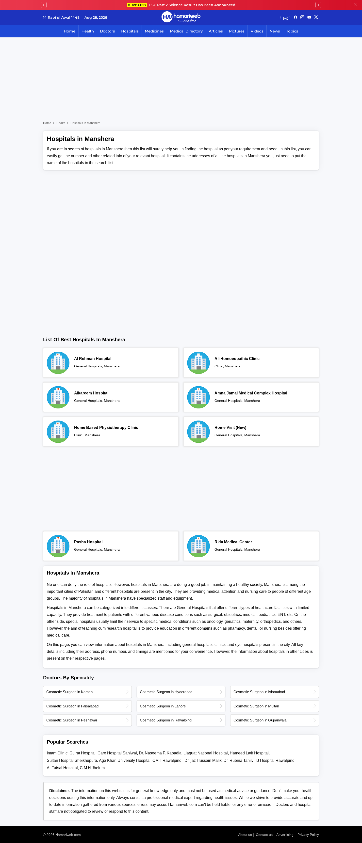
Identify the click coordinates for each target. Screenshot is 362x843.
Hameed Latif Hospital (249, 753)
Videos (257, 31)
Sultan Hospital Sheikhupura (72, 760)
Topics (292, 31)
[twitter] (316, 17)
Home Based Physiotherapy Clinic (106, 427)
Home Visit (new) (230, 427)
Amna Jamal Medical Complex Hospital (250, 393)
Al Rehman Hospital (92, 359)
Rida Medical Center (233, 542)
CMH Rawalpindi (167, 760)
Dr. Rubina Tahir (238, 760)
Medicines (154, 31)
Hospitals (130, 31)
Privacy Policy (308, 835)
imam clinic (57, 753)
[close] (355, 5)
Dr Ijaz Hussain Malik (203, 760)
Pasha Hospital (88, 542)
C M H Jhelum (92, 768)
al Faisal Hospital (62, 768)
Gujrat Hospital (82, 753)
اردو (286, 17)
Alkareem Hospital (91, 393)
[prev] (44, 5)
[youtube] (309, 17)
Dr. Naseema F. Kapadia (160, 753)
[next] (318, 5)
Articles (216, 31)
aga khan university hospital (124, 760)
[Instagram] (302, 17)
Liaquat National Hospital (205, 753)
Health (88, 31)
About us (245, 835)
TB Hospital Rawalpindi (275, 760)
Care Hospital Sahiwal (117, 753)
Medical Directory (186, 31)
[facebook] (295, 17)
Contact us (264, 835)
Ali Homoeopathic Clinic (237, 359)
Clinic (218, 366)
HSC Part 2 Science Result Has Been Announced (183, 5)
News (275, 31)
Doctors (107, 31)
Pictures (237, 31)
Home (69, 31)
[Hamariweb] (181, 17)
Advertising (285, 835)
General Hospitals (88, 366)
